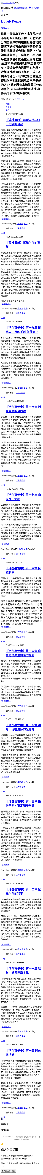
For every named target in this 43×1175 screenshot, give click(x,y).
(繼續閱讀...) (6, 219)
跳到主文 (5, 28)
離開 (13, 1171)
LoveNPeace (11, 21)
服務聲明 (26, 1139)
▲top (3, 233)
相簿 (8, 104)
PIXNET (11, 1137)
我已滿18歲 (6, 1171)
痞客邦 (20, 224)
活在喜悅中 (20, 228)
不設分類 (20, 99)
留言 (25, 224)
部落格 (8, 107)
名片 (8, 110)
